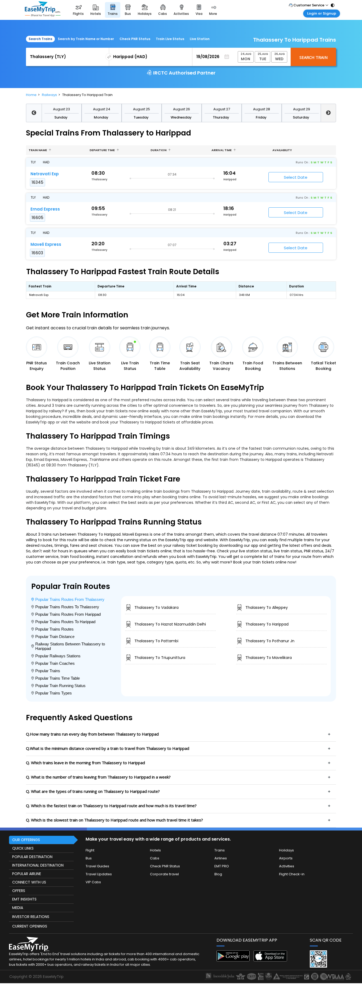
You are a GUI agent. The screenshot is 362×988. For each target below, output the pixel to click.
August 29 (301, 109)
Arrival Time (221, 150)
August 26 (181, 109)
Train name (38, 150)
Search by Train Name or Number (86, 39)
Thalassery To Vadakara (156, 607)
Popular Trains (47, 670)
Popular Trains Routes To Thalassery (67, 607)
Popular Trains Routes (54, 629)
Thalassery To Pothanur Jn (269, 641)
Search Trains (40, 39)
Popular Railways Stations (58, 656)
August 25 (141, 109)
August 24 (101, 109)
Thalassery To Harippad (267, 624)
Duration (159, 150)
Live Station (200, 39)
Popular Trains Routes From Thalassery (69, 599)
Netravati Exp (44, 174)
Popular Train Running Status (60, 685)
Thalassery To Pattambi (156, 641)
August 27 (221, 109)
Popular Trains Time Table (57, 678)
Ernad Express (45, 209)
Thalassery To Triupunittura (159, 657)
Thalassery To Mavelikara (268, 657)
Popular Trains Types (53, 693)
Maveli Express (45, 244)
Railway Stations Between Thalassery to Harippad (70, 646)
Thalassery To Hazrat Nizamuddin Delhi (170, 624)
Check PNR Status (135, 39)
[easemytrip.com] (42, 10)
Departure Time (103, 150)
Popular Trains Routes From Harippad (68, 614)
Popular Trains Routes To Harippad (65, 621)
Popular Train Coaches (55, 663)
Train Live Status (170, 39)
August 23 (61, 109)
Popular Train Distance (54, 636)
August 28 (261, 109)
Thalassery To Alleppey (266, 607)
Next (328, 113)
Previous (34, 113)
